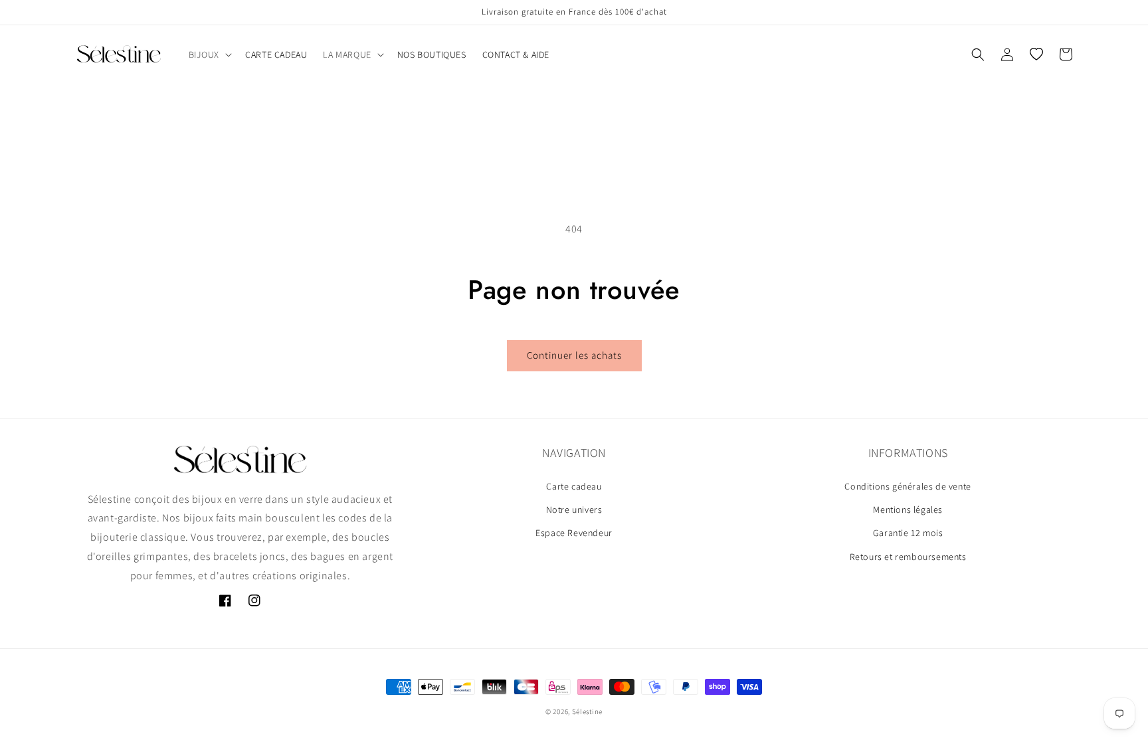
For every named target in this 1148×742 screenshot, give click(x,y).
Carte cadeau (573, 486)
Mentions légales (908, 509)
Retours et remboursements (908, 557)
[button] (209, 54)
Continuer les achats (574, 355)
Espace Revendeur (574, 533)
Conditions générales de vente (907, 486)
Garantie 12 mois (908, 533)
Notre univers (574, 509)
